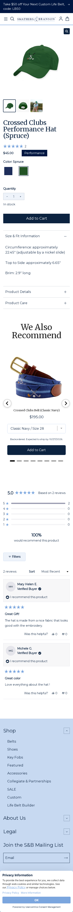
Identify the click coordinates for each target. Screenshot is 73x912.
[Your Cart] (67, 19)
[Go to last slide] (7, 403)
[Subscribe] (66, 858)
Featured (15, 765)
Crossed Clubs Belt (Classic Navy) (36, 410)
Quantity (9, 188)
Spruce (23, 171)
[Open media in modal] (67, 31)
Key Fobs (15, 757)
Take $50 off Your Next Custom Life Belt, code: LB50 (34, 6)
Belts (11, 741)
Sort (32, 571)
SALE (11, 789)
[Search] (12, 19)
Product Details (18, 292)
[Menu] (5, 19)
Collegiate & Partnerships (29, 781)
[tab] (12, 461)
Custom (14, 797)
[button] (14, 146)
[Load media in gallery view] (9, 106)
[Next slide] (66, 403)
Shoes (12, 749)
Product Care (16, 303)
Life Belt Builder (21, 805)
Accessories (17, 773)
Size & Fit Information (22, 236)
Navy (8, 171)
